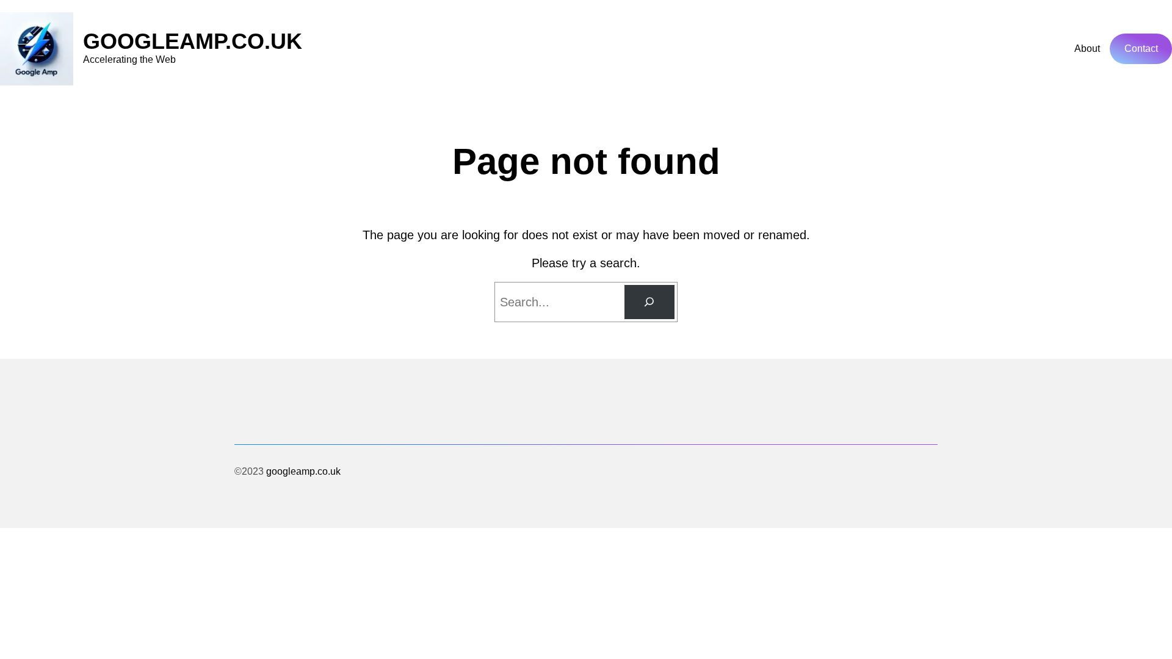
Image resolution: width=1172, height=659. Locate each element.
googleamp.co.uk (192, 41)
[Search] (649, 302)
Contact (1141, 48)
